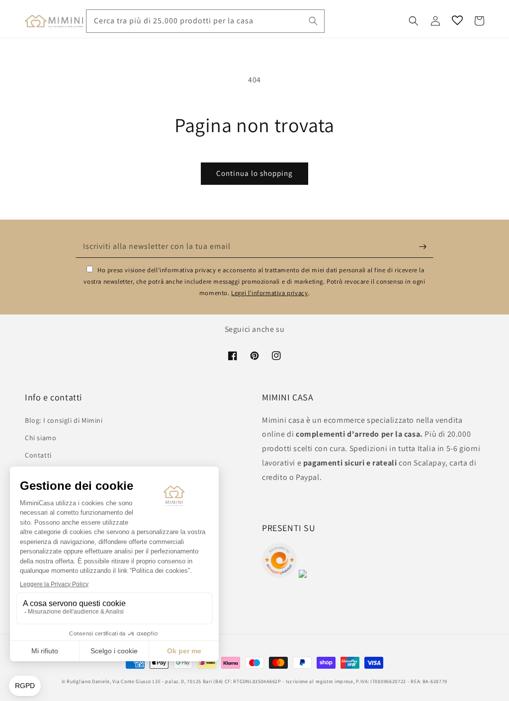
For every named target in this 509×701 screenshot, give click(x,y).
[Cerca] (313, 21)
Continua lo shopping (254, 173)
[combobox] (205, 21)
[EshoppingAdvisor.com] (279, 575)
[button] (413, 21)
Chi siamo (40, 437)
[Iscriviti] (422, 246)
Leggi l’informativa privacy (269, 293)
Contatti (38, 455)
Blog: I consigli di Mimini (64, 420)
